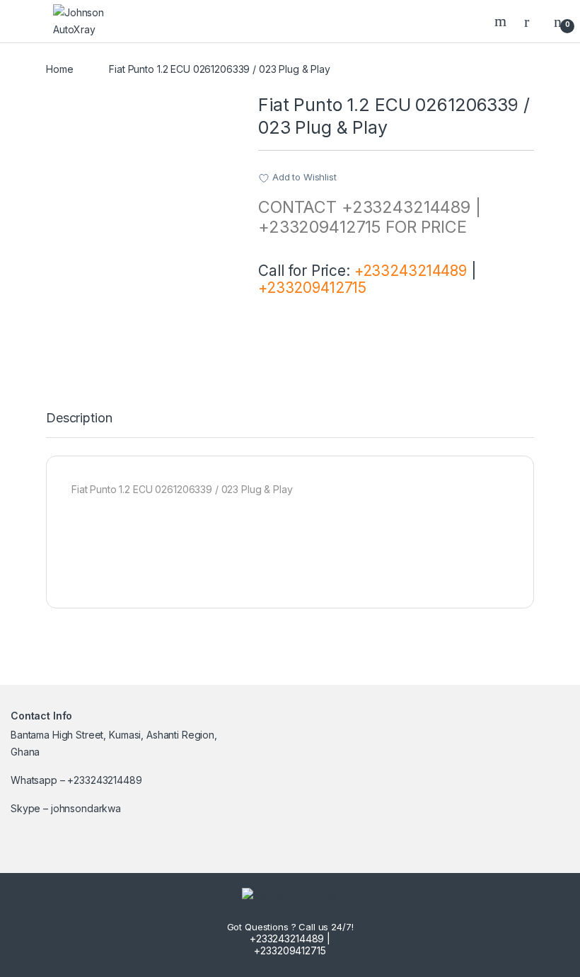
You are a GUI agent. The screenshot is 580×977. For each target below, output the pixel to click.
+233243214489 (410, 270)
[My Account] (532, 21)
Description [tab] (79, 418)
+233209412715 (312, 287)
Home (59, 69)
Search (502, 21)
